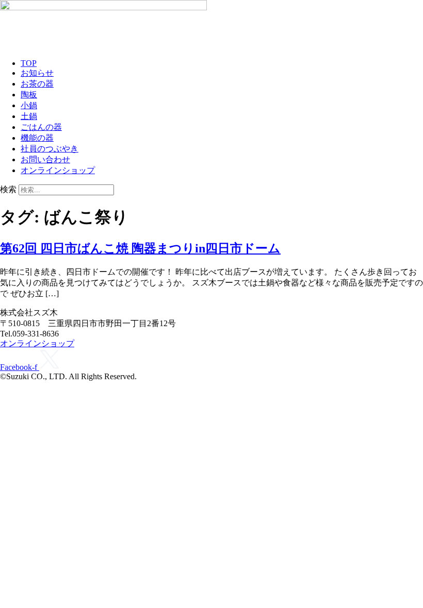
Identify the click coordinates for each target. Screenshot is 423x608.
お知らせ (37, 73)
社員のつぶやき (49, 148)
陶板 (29, 94)
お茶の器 (37, 83)
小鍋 (29, 105)
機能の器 (37, 137)
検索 (8, 189)
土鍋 (29, 116)
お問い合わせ (45, 159)
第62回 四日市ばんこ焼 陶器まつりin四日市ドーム (140, 248)
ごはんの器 (41, 127)
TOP (29, 63)
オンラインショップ (58, 170)
